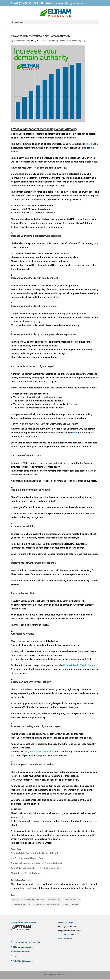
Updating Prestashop (70, 904)
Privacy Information (65, 938)
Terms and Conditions (66, 935)
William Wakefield (21, 41)
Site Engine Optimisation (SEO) (71, 41)
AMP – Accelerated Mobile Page (27, 858)
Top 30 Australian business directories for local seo (37, 868)
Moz (89, 144)
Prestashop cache (54, 899)
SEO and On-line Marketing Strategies (46, 904)
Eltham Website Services (21, 952)
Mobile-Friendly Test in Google (79, 665)
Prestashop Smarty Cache (21, 904)
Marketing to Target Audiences (26, 873)
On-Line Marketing (50, 41)
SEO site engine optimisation (23, 947)
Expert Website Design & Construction (26, 942)
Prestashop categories (72, 899)
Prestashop (41, 899)
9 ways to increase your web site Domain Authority (36, 863)
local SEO (15, 899)
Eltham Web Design (59, 975)
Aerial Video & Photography (23, 961)
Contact (16, 956)
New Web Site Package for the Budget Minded (34, 853)
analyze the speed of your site (39, 751)
